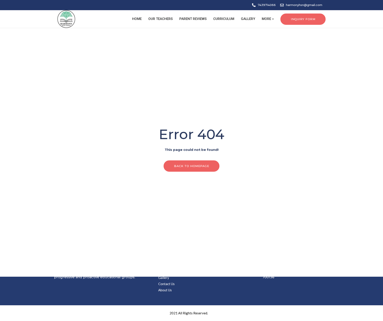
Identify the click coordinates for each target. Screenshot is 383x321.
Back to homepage (191, 166)
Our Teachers (160, 19)
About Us (165, 290)
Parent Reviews (193, 19)
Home (136, 19)
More (266, 19)
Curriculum (223, 19)
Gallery (248, 19)
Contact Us (166, 284)
